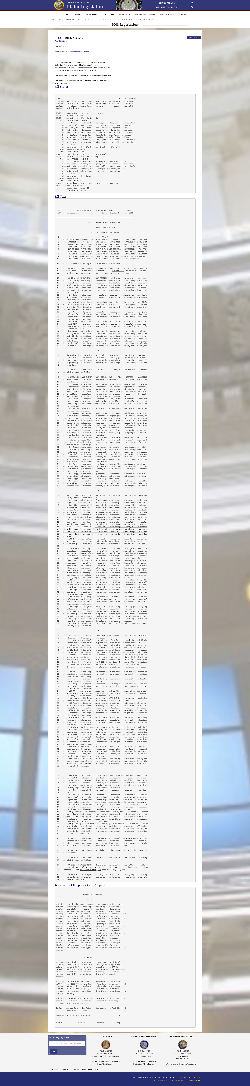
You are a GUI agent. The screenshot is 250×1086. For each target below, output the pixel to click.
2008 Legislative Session (98, 19)
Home (53, 19)
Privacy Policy (177, 1080)
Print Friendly (193, 37)
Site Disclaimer (161, 1080)
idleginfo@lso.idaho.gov (145, 1064)
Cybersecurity (193, 1080)
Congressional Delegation (85, 1070)
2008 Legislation (123, 19)
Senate (66, 14)
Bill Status (63, 41)
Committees (91, 14)
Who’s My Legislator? (166, 7)
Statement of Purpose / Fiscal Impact (74, 51)
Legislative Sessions (145, 14)
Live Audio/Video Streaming (173, 14)
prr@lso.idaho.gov (106, 1064)
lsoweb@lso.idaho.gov (190, 1064)
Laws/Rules (124, 14)
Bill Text (62, 46)
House (78, 14)
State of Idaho (167, 3)
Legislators (108, 14)
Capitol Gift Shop (59, 1070)
